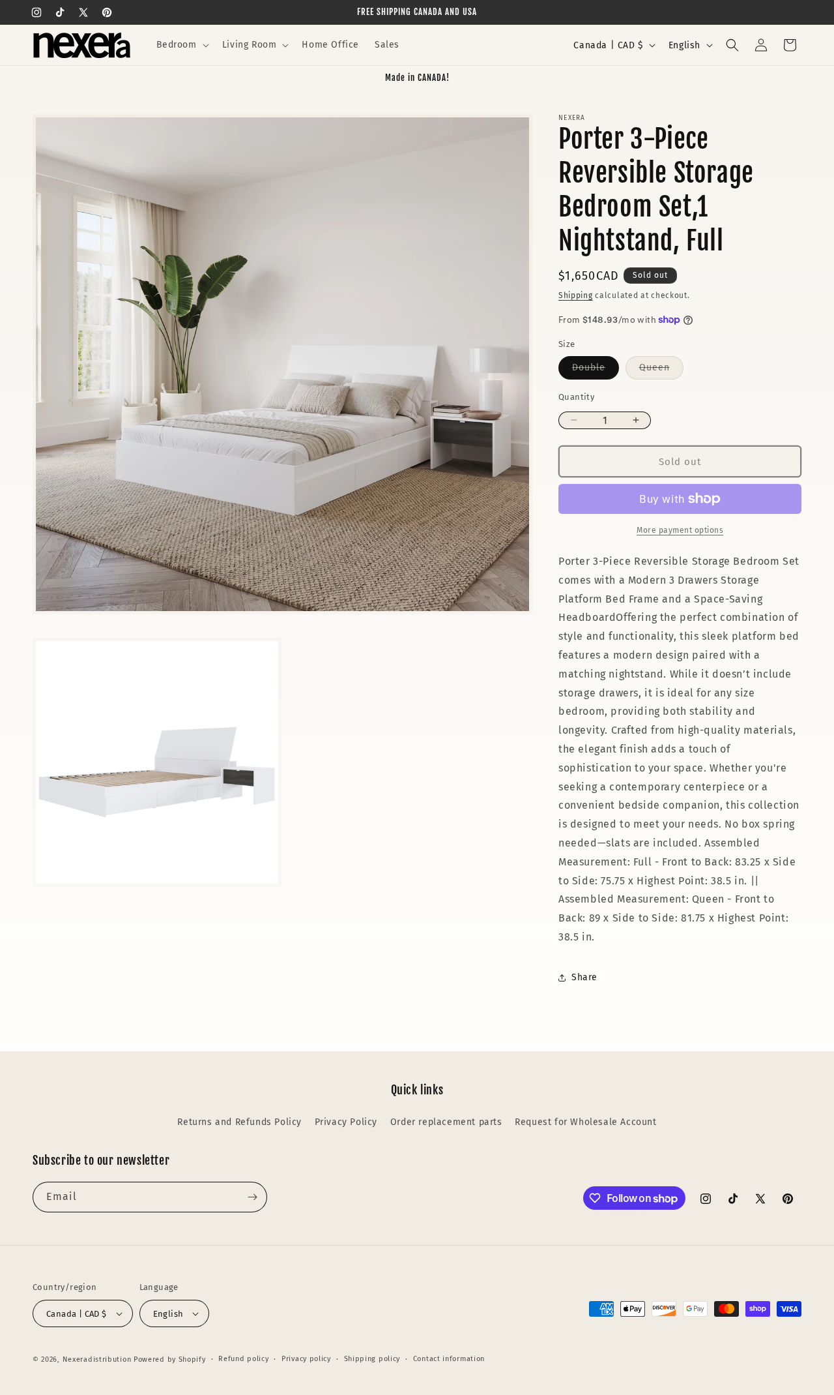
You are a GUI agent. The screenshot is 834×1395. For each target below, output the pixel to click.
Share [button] (584, 977)
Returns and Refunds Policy (239, 1122)
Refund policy (243, 1359)
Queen (661, 370)
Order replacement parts (446, 1122)
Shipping (575, 295)
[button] (181, 45)
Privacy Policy (346, 1122)
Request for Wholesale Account (585, 1122)
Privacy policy (306, 1359)
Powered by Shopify (170, 1359)
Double (595, 370)
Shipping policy (372, 1359)
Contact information (449, 1359)
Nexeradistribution (97, 1359)
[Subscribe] (252, 1197)
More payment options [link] (680, 530)
